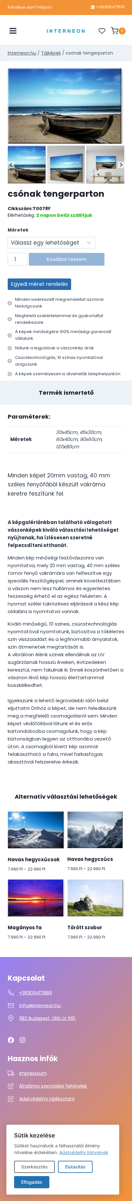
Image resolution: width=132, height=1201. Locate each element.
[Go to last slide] (11, 164)
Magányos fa (25, 927)
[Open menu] (13, 31)
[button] (27, 165)
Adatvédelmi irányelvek (83, 1152)
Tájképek (51, 53)
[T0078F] (66, 106)
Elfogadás (31, 1182)
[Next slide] (121, 164)
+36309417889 (35, 993)
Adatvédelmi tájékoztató (47, 1099)
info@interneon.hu (40, 1005)
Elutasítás (75, 1166)
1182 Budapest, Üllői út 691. (47, 1018)
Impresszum (33, 1073)
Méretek (18, 230)
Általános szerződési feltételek (53, 1086)
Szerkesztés (34, 1166)
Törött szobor (84, 927)
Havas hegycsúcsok (34, 859)
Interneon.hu (22, 53)
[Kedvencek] (102, 31)
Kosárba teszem (67, 259)
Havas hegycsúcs (90, 859)
